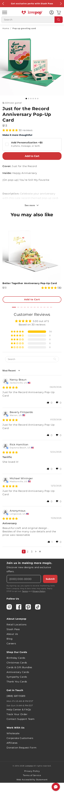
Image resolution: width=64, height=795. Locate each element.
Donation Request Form (22, 747)
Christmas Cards (17, 662)
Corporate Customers (20, 738)
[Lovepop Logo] (32, 12)
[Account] (51, 12)
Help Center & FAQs (19, 709)
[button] (4, 12)
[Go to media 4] (33, 98)
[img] (10, 387)
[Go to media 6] (37, 98)
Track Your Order (17, 714)
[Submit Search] (58, 19)
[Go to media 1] (26, 98)
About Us (12, 634)
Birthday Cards (16, 657)
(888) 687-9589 (16, 695)
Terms (25, 591)
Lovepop (29, 766)
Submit (50, 578)
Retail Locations (17, 624)
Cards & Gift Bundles (19, 667)
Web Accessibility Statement (32, 779)
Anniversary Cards (18, 672)
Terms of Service (32, 775)
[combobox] (32, 19)
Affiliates (12, 742)
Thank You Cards (17, 681)
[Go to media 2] (28, 98)
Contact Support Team (21, 719)
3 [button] (31, 551)
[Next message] (60, 3)
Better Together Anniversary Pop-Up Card (29, 283)
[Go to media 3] (31, 98)
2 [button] (28, 551)
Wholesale (13, 733)
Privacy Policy (38, 591)
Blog (9, 638)
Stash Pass (13, 629)
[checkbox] (32, 144)
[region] (32, 434)
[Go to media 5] (35, 98)
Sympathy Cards (17, 676)
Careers (11, 643)
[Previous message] (3, 3)
